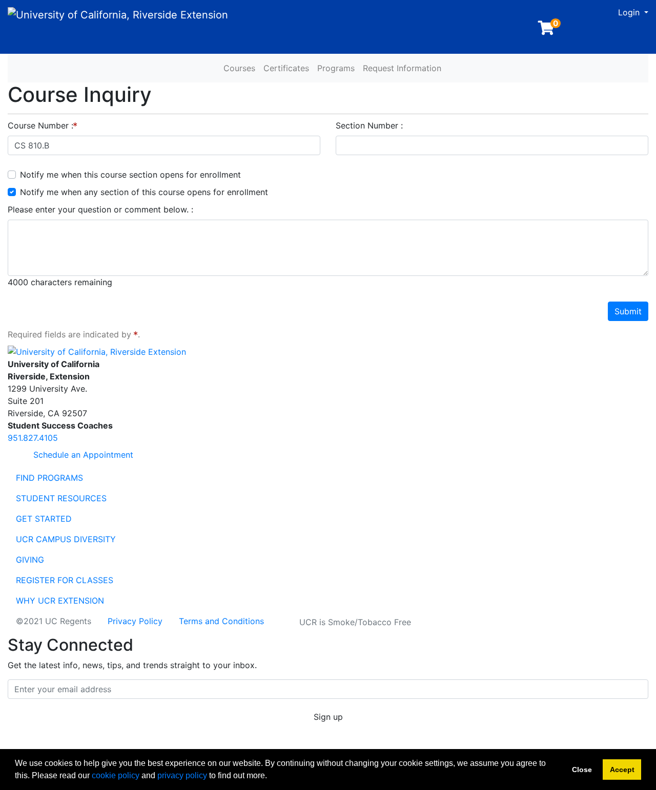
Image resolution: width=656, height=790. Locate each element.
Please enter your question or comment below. (99, 209)
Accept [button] (622, 769)
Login (630, 12)
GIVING (30, 559)
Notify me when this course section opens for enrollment (130, 174)
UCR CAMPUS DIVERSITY (66, 539)
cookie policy (115, 775)
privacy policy (182, 775)
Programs (336, 68)
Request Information (402, 68)
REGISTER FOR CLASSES (64, 580)
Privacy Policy (135, 621)
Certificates (286, 68)
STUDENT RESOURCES (61, 498)
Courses (239, 68)
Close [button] (582, 769)
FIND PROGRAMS (49, 478)
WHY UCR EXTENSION (60, 600)
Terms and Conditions (221, 621)
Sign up (328, 717)
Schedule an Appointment (82, 455)
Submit (628, 311)
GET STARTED (44, 519)
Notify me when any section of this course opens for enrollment (144, 192)
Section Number (368, 125)
